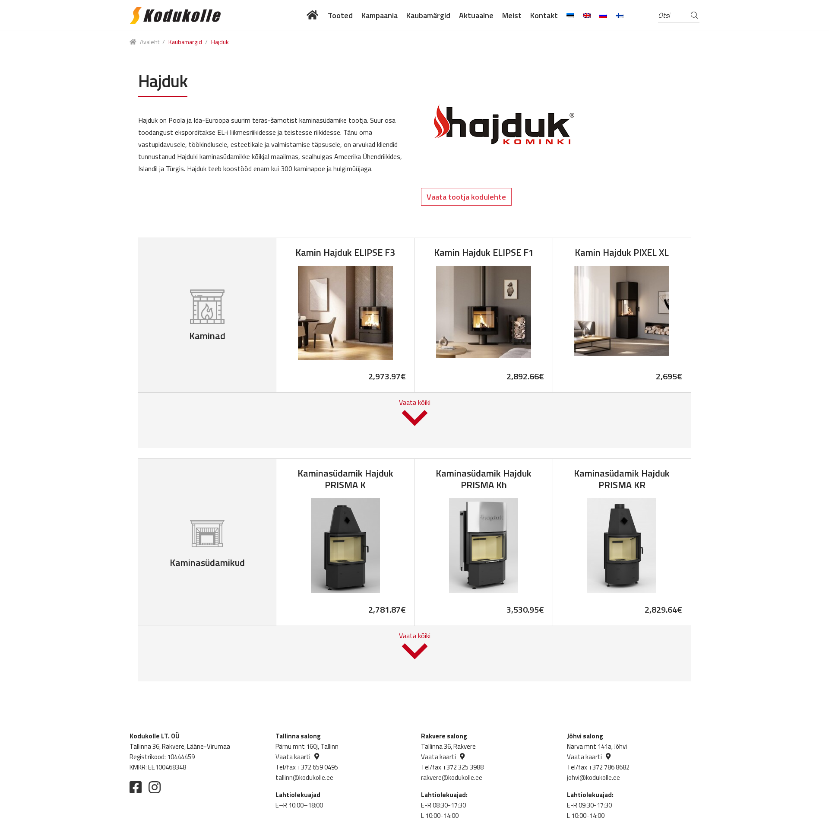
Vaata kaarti (292, 757)
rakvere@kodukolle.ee (451, 777)
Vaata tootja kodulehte (466, 197)
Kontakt (544, 15)
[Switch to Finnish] (619, 15)
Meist (512, 15)
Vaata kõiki (414, 402)
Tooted (340, 15)
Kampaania (379, 15)
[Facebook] (136, 787)
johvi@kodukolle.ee (593, 777)
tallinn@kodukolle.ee (304, 777)
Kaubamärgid (428, 15)
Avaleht (149, 41)
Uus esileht (312, 15)
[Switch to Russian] (603, 15)
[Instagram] (155, 787)
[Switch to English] (587, 15)
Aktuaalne (476, 15)
